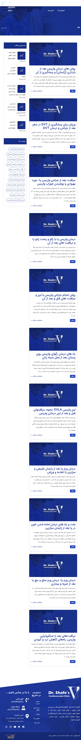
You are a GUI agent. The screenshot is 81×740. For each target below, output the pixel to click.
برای (15, 159)
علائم (14, 180)
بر (18, 159)
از (13, 149)
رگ (19, 175)
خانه (5, 28)
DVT (23, 149)
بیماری (22, 165)
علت (10, 180)
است (10, 149)
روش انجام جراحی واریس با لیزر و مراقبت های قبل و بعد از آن (55, 297)
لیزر (19, 190)
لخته (23, 190)
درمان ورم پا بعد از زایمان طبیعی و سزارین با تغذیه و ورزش (54, 470)
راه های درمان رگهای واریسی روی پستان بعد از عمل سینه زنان (55, 356)
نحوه (11, 190)
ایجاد (11, 154)
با (7, 154)
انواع (15, 154)
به (8, 159)
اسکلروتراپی (21, 154)
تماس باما (51, 10)
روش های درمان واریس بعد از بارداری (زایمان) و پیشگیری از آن (55, 70)
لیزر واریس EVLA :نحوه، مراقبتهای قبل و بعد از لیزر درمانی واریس (54, 411)
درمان (20, 170)
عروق (18, 180)
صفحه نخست (60, 4)
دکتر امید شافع (13, 170)
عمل (23, 185)
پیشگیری (14, 200)
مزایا (16, 190)
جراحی (17, 165)
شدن (11, 175)
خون (8, 165)
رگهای (15, 175)
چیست (8, 200)
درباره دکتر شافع (47, 4)
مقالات (34, 4)
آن (19, 149)
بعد (12, 159)
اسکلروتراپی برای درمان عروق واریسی (11, 125)
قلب (8, 185)
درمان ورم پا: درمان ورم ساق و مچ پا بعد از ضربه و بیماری (53, 582)
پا (18, 200)
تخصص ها (61, 10)
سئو (6, 735)
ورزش (11, 195)
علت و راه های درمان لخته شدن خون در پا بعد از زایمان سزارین (53, 526)
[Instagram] (11, 727)
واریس (22, 195)
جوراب (12, 165)
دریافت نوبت (10, 3)
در (23, 170)
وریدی (22, 200)
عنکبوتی (18, 185)
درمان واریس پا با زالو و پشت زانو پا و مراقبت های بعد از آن (53, 241)
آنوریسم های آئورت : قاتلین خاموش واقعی (11, 55)
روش (23, 175)
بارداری (22, 159)
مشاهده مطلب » (36, 91)
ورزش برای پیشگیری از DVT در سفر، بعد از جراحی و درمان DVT (53, 126)
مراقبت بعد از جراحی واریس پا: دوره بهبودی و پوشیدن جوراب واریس (53, 182)
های (8, 190)
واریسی (17, 195)
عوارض (13, 185)
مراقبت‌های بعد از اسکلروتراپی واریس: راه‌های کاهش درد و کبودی (54, 638)
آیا (16, 149)
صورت (22, 180)
